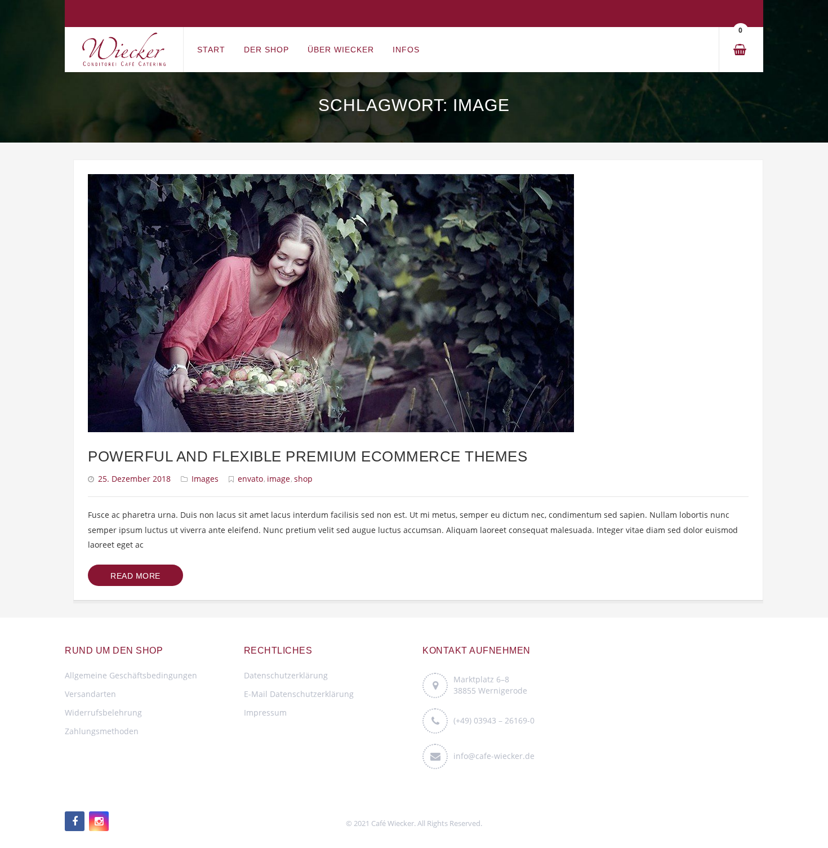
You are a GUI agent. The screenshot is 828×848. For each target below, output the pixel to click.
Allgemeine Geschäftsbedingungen (131, 675)
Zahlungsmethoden (102, 731)
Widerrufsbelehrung (103, 712)
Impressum (265, 712)
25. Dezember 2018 (134, 478)
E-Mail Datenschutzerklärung (299, 694)
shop (303, 478)
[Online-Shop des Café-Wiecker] (124, 50)
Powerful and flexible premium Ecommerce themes (307, 456)
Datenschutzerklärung (286, 675)
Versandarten (90, 694)
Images (205, 478)
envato (250, 478)
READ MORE (135, 575)
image (278, 478)
